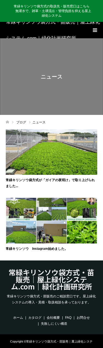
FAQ (68, 318)
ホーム (18, 318)
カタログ (34, 318)
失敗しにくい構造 (54, 324)
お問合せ (83, 318)
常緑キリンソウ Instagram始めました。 (37, 249)
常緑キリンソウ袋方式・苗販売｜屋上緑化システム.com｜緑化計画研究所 (53, 30)
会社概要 (53, 318)
